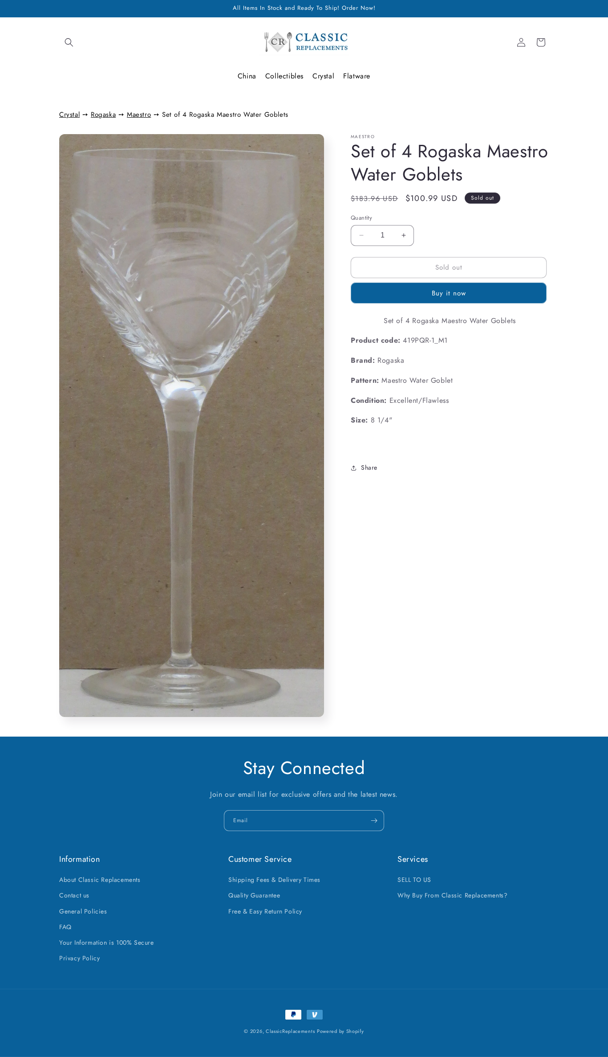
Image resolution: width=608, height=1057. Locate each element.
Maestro (139, 114)
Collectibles (284, 76)
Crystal (323, 76)
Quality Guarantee (254, 895)
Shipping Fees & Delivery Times (274, 879)
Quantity (361, 217)
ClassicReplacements (290, 1031)
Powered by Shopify (340, 1031)
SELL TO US (414, 879)
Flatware (356, 76)
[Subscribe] (374, 820)
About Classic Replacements (100, 879)
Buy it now (449, 293)
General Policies (83, 911)
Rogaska (103, 114)
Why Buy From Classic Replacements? (452, 895)
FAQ (65, 926)
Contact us (74, 895)
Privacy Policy (79, 958)
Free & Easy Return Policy (265, 911)
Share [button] (369, 467)
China (247, 76)
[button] (69, 42)
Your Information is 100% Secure (106, 942)
